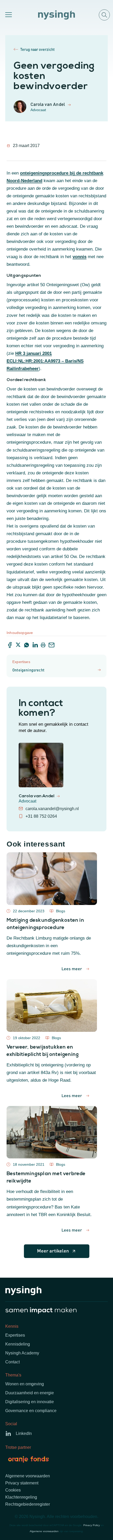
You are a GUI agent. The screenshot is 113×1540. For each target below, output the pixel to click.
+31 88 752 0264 (41, 816)
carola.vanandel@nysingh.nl (52, 808)
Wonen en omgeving (24, 1384)
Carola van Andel (37, 796)
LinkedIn (24, 1433)
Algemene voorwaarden (27, 1476)
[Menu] (8, 15)
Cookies (13, 1490)
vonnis (79, 256)
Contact (12, 1362)
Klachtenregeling (21, 1497)
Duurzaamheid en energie (29, 1393)
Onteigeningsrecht (28, 670)
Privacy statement (21, 1483)
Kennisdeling (17, 1344)
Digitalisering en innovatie (29, 1402)
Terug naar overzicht (37, 49)
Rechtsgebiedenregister (27, 1504)
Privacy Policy (91, 1525)
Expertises (15, 1335)
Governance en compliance (30, 1410)
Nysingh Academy (22, 1353)
